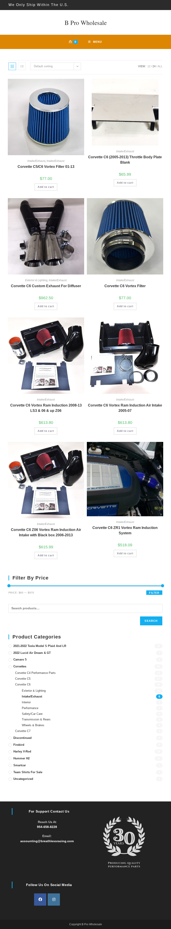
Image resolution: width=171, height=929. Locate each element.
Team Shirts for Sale (27, 772)
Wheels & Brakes (33, 725)
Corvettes (19, 666)
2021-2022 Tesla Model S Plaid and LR (39, 646)
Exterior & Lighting (36, 280)
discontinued (22, 738)
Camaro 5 (19, 659)
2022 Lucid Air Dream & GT (32, 653)
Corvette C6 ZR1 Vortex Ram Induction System (125, 530)
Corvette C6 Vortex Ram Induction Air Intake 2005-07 (125, 408)
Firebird (18, 744)
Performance (30, 708)
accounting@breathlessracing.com (47, 841)
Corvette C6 (23, 684)
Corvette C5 (23, 678)
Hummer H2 (21, 758)
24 (154, 66)
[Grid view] (12, 66)
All (160, 66)
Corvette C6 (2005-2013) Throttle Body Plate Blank (125, 159)
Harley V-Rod (22, 751)
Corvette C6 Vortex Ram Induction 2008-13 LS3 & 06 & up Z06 (46, 408)
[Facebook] (40, 899)
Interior (26, 702)
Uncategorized (23, 779)
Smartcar (19, 765)
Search (151, 620)
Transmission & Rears (36, 719)
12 (149, 66)
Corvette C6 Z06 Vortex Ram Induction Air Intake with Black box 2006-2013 (46, 532)
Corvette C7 (23, 731)
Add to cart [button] (46, 187)
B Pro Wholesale (86, 22)
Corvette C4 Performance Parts (35, 673)
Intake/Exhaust (36, 161)
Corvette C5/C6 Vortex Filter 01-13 (46, 167)
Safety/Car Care (32, 714)
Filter (154, 592)
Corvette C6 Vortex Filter (125, 286)
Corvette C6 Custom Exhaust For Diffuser (46, 286)
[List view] (22, 66)
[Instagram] (54, 899)
